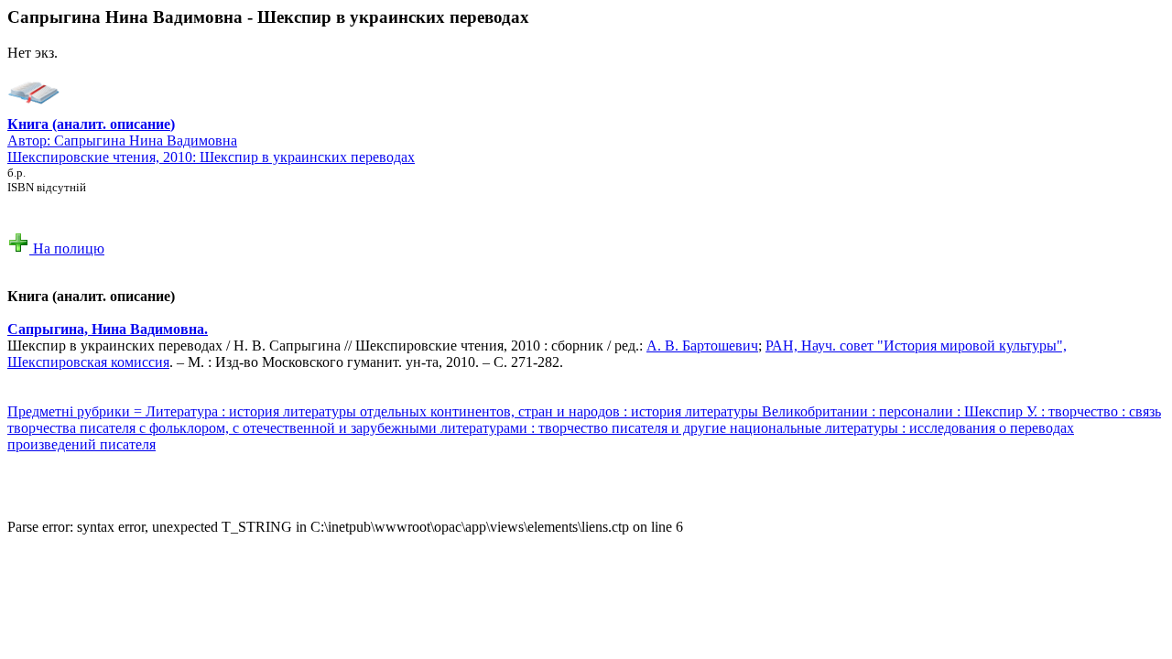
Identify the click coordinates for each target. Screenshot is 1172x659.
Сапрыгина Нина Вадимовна (145, 140)
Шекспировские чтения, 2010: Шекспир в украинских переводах (211, 157)
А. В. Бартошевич (702, 345)
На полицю (66, 248)
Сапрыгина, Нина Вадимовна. (107, 329)
